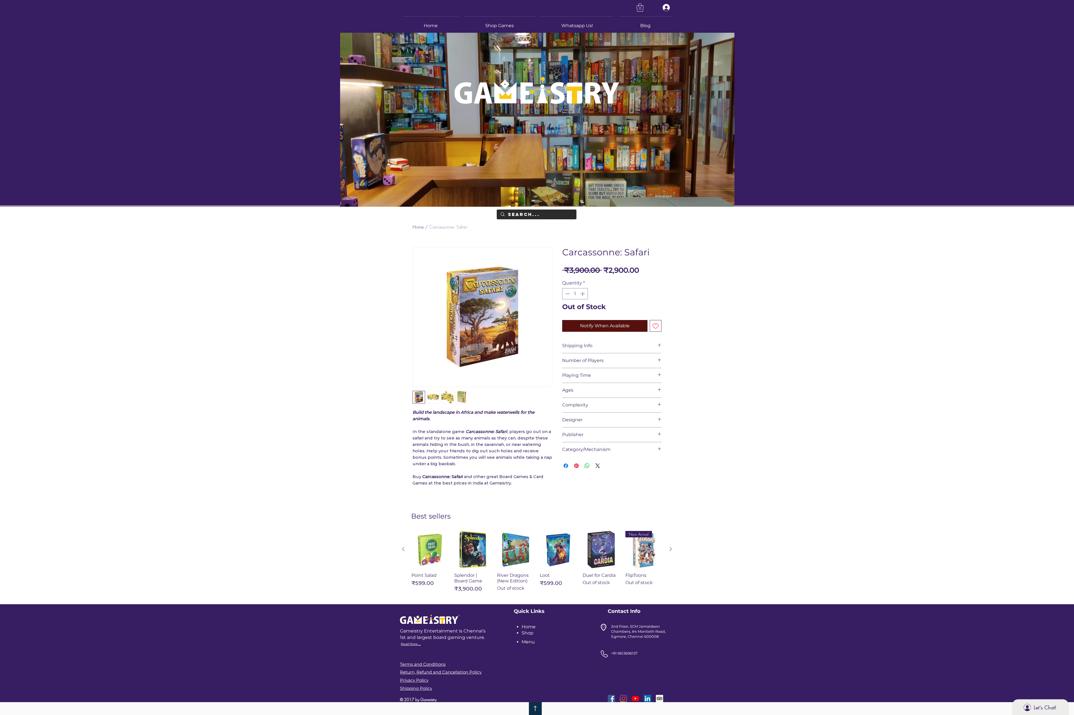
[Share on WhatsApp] (587, 465)
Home (418, 227)
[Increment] (583, 293)
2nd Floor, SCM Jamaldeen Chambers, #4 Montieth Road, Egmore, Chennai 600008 (638, 631)
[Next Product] (670, 549)
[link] (640, 7)
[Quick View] (430, 549)
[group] (537, 564)
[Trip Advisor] (659, 698)
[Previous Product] (403, 549)
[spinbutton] (575, 293)
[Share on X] (597, 465)
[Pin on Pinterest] (576, 465)
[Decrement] (567, 293)
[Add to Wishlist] (655, 326)
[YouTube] (635, 698)
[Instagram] (623, 698)
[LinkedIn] (647, 698)
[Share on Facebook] (565, 465)
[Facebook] (611, 698)
